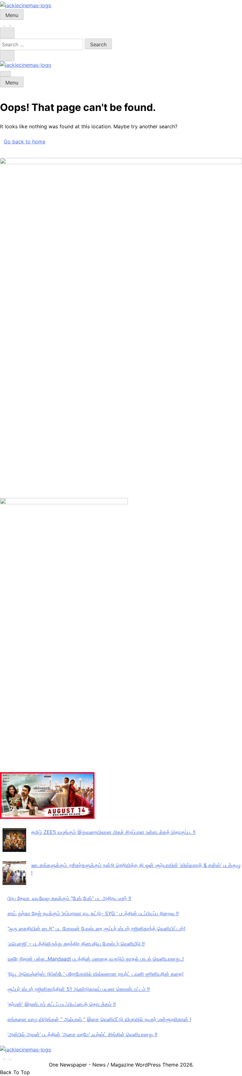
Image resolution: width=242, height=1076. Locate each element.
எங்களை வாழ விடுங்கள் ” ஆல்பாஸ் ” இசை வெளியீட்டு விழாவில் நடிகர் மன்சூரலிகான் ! (99, 1019)
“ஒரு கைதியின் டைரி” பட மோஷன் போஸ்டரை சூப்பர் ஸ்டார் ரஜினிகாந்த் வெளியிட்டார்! (96, 928)
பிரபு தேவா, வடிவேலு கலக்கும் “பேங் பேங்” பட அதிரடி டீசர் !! (69, 898)
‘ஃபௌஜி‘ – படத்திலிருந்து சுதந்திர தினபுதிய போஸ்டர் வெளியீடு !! (76, 943)
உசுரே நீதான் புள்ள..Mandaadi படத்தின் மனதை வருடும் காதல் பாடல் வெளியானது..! (96, 959)
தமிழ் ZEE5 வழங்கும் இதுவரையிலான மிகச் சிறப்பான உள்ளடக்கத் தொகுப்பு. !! (113, 832)
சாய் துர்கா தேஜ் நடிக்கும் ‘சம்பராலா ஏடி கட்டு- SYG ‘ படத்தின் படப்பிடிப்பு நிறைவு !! (93, 913)
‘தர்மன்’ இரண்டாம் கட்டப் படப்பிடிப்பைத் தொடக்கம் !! (62, 1004)
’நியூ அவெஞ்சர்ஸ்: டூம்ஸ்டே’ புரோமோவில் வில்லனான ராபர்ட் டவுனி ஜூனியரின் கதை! (95, 974)
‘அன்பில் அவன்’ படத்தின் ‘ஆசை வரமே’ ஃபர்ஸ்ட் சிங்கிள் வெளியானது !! (82, 1034)
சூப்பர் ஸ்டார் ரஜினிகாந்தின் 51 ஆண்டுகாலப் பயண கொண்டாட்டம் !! (79, 989)
